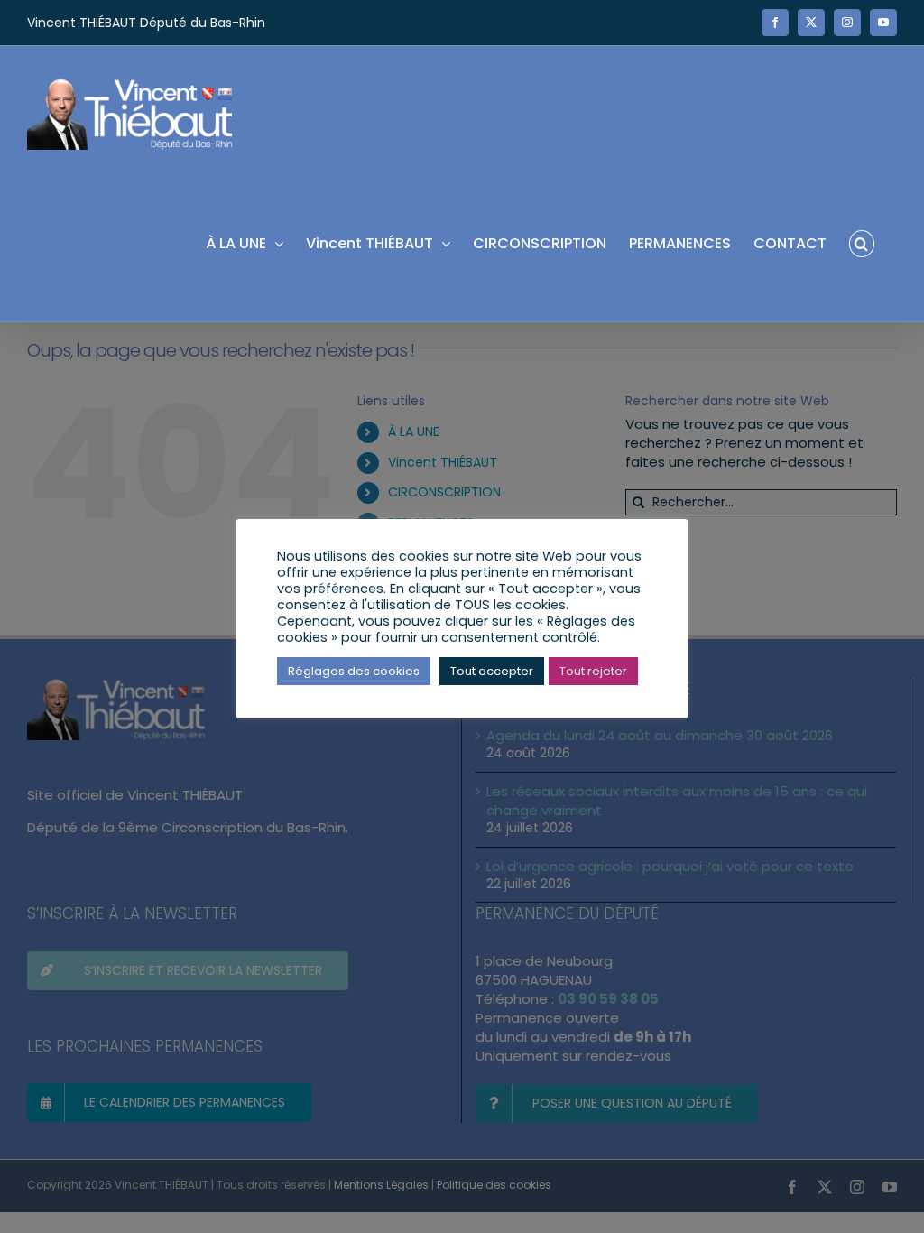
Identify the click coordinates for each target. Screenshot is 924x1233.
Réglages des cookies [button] (354, 671)
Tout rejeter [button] (593, 671)
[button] (861, 242)
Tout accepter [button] (491, 671)
